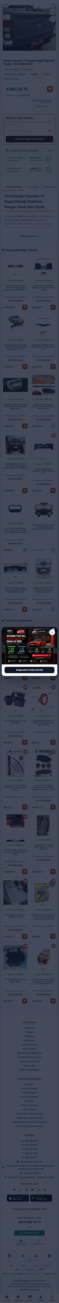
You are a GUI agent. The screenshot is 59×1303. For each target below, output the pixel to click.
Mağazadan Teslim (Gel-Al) (29, 669)
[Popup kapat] (52, 632)
